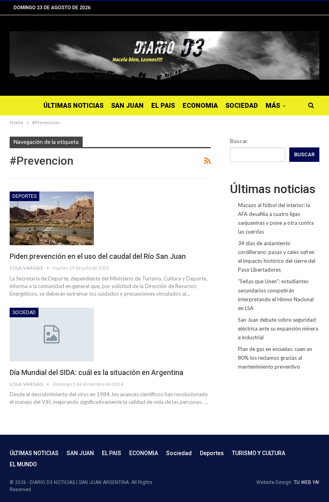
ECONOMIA (200, 105)
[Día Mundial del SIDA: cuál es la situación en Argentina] (52, 334)
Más (273, 105)
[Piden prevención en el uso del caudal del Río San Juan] (52, 218)
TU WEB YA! (306, 482)
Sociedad (241, 105)
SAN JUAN (127, 105)
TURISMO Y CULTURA (258, 453)
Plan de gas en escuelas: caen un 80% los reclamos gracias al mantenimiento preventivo (275, 358)
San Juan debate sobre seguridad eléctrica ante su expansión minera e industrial (278, 329)
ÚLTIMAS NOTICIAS (73, 105)
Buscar (239, 141)
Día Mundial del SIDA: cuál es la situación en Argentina (96, 372)
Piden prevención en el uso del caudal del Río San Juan (98, 256)
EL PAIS (163, 105)
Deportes (24, 196)
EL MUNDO (23, 464)
